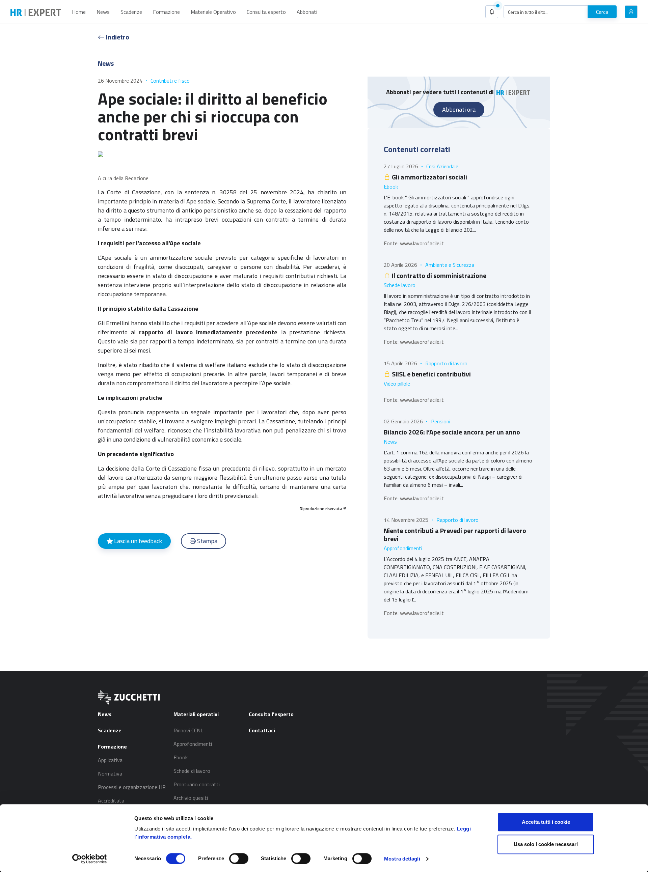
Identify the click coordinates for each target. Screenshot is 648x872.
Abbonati (307, 12)
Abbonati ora (459, 109)
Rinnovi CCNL (188, 730)
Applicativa (110, 760)
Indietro (117, 37)
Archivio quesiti (190, 798)
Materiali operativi (196, 714)
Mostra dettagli (402, 859)
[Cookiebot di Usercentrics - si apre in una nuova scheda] (89, 859)
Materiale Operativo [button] (213, 12)
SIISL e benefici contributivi (430, 374)
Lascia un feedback (137, 540)
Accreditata (111, 800)
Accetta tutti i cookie (546, 822)
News (103, 12)
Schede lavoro (399, 285)
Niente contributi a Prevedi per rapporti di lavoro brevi (455, 534)
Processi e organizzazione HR (132, 787)
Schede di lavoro (191, 771)
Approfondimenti (403, 548)
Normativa (110, 773)
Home (79, 12)
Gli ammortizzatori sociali (428, 177)
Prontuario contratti (196, 784)
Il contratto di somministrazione (438, 275)
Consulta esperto (266, 12)
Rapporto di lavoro (446, 363)
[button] (491, 11)
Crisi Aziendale (442, 166)
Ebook (391, 186)
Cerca (602, 12)
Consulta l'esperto (271, 714)
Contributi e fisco (170, 81)
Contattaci (262, 730)
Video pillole (397, 383)
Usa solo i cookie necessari (546, 844)
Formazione (166, 12)
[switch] (238, 858)
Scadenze (131, 12)
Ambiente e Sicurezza (449, 265)
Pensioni (440, 421)
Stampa (206, 540)
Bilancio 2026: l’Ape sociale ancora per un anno (452, 432)
